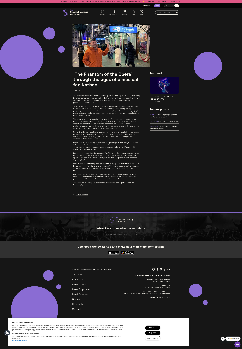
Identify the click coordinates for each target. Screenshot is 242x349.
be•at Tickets (79, 284)
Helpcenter (146, 6)
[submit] (177, 12)
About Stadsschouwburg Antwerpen (92, 269)
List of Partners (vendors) (19, 340)
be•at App (77, 279)
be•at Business (80, 294)
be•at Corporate (81, 289)
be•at (168, 275)
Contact (76, 308)
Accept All (152, 327)
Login (157, 6)
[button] (7, 333)
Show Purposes (152, 338)
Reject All (152, 333)
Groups (76, 299)
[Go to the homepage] (75, 12)
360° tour (77, 274)
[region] (98, 332)
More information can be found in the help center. (163, 1)
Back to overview (82, 195)
